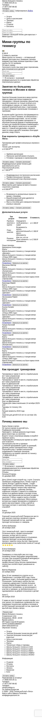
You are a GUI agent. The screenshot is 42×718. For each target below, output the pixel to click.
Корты (8, 22)
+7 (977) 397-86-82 (9, 7)
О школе (9, 24)
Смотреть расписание (23, 162)
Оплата (9, 668)
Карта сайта (7, 693)
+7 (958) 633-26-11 (9, 3)
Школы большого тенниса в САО (19, 647)
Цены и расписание (14, 18)
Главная (5, 34)
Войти (30, 11)
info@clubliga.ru (8, 687)
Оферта (15, 693)
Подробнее (6, 263)
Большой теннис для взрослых (23, 34)
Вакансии (10, 670)
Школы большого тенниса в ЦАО (19, 649)
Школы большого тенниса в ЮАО (19, 651)
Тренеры (10, 20)
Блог (8, 672)
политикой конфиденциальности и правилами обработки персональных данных (20, 80)
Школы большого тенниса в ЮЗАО (20, 655)
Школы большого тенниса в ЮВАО (20, 653)
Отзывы (9, 664)
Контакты (10, 26)
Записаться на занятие (19, 263)
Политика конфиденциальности (14, 694)
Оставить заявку (8, 11)
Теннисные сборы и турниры (18, 645)
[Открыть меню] (3, 13)
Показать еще (7, 612)
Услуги (9, 17)
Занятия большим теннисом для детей (21, 633)
